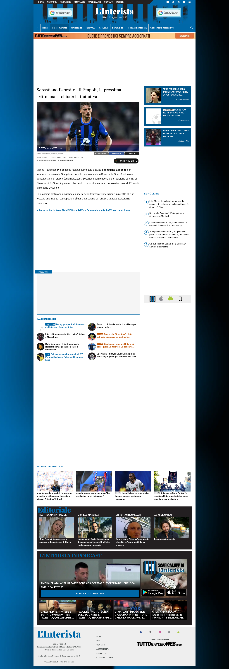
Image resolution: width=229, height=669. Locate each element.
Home (41, 2)
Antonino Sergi (46, 160)
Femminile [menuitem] (117, 27)
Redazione (65, 2)
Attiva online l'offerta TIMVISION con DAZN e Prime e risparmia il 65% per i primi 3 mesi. (85, 210)
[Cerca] (191, 28)
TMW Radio (79, 2)
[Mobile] (180, 298)
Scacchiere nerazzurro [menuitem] (162, 27)
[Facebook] (168, 2)
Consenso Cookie (104, 658)
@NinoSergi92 (66, 160)
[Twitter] (173, 2)
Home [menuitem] (45, 27)
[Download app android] (189, 2)
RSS (98, 641)
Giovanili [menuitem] (104, 27)
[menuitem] (37, 28)
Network (52, 2)
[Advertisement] (167, 426)
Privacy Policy (103, 653)
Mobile (99, 636)
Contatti (100, 645)
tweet (131, 154)
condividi (116, 154)
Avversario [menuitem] (76, 27)
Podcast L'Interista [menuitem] (137, 27)
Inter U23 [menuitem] (90, 27)
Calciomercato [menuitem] (59, 27)
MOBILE (120, 2)
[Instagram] (179, 2)
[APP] (153, 298)
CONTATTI (108, 2)
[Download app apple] (184, 2)
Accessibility (102, 649)
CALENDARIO (94, 2)
